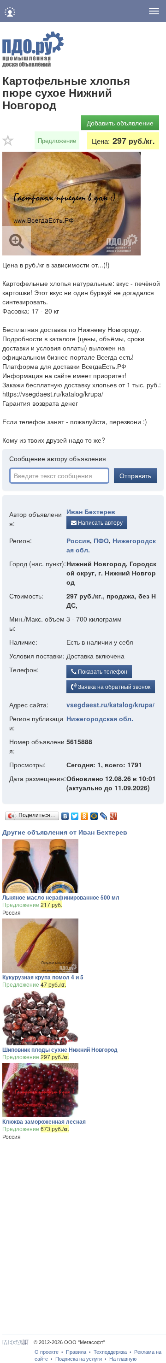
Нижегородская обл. (99, 718)
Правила (76, 1352)
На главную (122, 1359)
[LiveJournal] (104, 814)
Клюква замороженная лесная (44, 1121)
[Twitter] (75, 814)
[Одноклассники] (84, 814)
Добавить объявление (120, 122)
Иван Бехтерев (90, 511)
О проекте (47, 1352)
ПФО (101, 540)
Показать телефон (102, 671)
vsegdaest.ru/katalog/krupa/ (110, 704)
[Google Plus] (114, 814)
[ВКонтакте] (65, 814)
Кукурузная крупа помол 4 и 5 (42, 977)
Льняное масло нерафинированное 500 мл (60, 897)
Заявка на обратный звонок (113, 686)
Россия (78, 540)
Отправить (135, 475)
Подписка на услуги (78, 1359)
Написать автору (100, 522)
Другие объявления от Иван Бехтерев (64, 831)
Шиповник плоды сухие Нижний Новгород (60, 1049)
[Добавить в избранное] (8, 143)
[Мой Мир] (94, 814)
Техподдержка (110, 1352)
